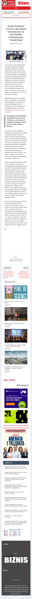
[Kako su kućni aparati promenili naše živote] (16, 314)
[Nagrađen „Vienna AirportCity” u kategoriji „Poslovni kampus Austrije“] (16, 357)
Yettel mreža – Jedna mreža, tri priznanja (14, 516)
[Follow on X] (17, 580)
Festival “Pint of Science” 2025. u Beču (15, 302)
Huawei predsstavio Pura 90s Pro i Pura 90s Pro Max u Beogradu (16, 473)
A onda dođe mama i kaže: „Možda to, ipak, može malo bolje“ (15, 345)
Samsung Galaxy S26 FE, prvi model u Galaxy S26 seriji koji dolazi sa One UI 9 (16, 467)
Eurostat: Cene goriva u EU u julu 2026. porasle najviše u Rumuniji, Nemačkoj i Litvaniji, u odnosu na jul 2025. (16, 522)
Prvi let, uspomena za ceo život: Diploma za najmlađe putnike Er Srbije (16, 505)
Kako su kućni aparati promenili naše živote (14, 323)
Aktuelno (20, 43)
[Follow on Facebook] (14, 580)
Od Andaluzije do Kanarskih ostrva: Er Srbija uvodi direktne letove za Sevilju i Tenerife (16, 499)
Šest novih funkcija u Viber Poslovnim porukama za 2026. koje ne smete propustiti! (15, 479)
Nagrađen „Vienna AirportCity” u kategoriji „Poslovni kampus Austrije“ (15, 368)
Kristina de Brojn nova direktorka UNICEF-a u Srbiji (14, 492)
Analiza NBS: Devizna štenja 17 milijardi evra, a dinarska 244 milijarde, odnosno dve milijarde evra (16, 486)
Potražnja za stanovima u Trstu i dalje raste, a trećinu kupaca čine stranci (16, 510)
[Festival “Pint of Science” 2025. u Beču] (16, 292)
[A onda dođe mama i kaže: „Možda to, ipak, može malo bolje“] (16, 336)
